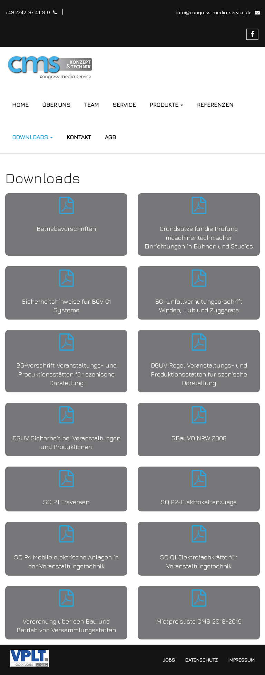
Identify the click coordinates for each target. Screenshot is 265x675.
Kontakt (79, 137)
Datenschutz (201, 660)
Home (20, 104)
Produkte (165, 104)
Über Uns (56, 104)
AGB (110, 137)
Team (91, 104)
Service (124, 104)
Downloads (30, 137)
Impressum (241, 660)
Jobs (169, 660)
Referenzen (215, 104)
